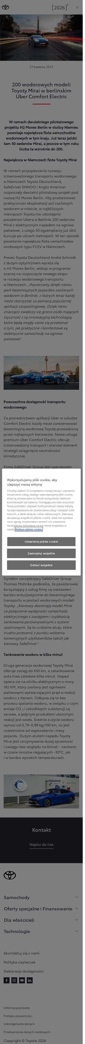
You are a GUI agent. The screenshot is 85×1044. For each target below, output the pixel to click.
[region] (41, 522)
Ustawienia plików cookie (41, 541)
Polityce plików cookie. (28, 529)
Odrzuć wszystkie (41, 565)
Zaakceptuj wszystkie (41, 553)
